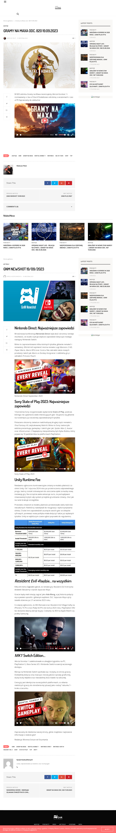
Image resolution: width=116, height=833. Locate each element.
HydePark (72, 824)
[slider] (34, 135)
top (71, 156)
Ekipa (80, 824)
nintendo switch (58, 746)
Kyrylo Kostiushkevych (14, 276)
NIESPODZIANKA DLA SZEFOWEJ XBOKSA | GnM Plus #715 (98, 59)
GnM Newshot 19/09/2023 (15, 196)
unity (35, 750)
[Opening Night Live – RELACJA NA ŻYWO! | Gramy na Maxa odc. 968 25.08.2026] (84, 44)
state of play (23, 750)
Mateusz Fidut (11, 38)
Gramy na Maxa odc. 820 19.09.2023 (59, 790)
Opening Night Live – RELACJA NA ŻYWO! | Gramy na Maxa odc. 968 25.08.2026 (100, 46)
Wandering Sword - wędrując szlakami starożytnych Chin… (17, 791)
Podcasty (93, 29)
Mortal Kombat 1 (40, 156)
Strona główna (8, 21)
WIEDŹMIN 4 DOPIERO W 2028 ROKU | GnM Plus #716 (100, 33)
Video (54, 824)
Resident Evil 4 (8, 750)
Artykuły (6, 264)
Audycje (5, 25)
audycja (14, 156)
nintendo (50, 156)
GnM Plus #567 (66, 196)
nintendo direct (46, 746)
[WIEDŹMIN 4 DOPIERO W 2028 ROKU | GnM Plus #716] (84, 32)
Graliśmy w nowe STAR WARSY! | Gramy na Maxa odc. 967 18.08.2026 (99, 73)
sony (66, 156)
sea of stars (59, 156)
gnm (19, 156)
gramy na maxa (28, 156)
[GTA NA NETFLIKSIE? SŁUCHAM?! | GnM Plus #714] (84, 84)
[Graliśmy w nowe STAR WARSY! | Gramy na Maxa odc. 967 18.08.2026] (84, 71)
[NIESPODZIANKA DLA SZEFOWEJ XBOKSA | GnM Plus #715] (84, 57)
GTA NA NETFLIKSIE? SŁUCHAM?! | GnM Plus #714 (100, 85)
